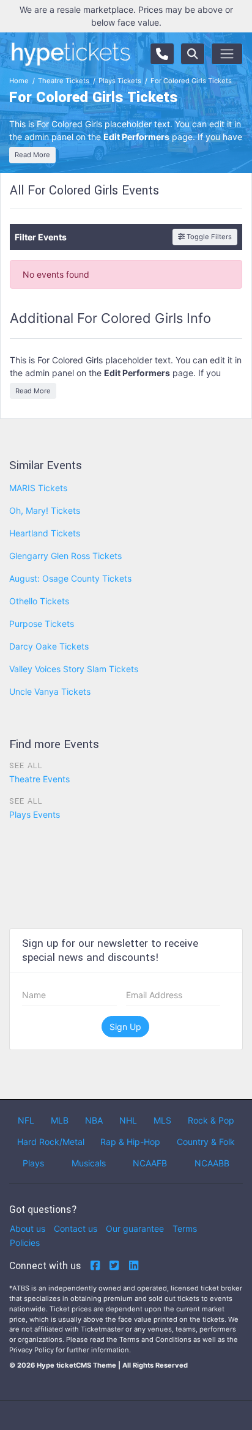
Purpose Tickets (41, 623)
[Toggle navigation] (227, 54)
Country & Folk (206, 1141)
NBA (94, 1120)
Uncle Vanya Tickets (50, 691)
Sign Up (125, 1026)
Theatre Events (39, 779)
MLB (60, 1120)
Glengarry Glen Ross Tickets (65, 555)
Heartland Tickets (44, 533)
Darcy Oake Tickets (49, 646)
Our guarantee (135, 1228)
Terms (184, 1228)
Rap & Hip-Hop (130, 1141)
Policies (25, 1242)
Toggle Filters (208, 236)
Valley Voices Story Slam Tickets (73, 669)
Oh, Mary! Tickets (44, 510)
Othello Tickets (39, 601)
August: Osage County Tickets (70, 578)
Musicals (89, 1163)
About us (27, 1228)
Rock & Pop (211, 1120)
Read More (32, 154)
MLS (162, 1120)
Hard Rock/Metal (50, 1141)
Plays (33, 1163)
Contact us (75, 1228)
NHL (128, 1120)
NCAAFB (150, 1163)
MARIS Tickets (38, 488)
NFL (26, 1120)
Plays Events (34, 814)
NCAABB (212, 1163)
